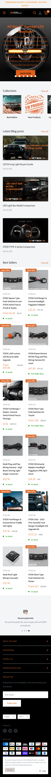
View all (44, 91)
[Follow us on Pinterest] (16, 731)
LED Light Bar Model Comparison (19, 205)
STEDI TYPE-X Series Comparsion (19, 246)
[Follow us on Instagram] (10, 731)
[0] (46, 12)
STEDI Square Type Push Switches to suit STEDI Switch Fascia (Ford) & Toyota (12, 303)
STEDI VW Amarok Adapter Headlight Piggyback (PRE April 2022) (37, 469)
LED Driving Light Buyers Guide (18, 164)
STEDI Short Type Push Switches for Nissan (36, 578)
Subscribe (12, 703)
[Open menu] (4, 13)
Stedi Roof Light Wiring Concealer (10, 576)
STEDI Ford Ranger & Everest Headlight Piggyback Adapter (37, 301)
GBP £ (21, 716)
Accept (10, 770)
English (7, 716)
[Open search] (34, 12)
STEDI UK (31, 404)
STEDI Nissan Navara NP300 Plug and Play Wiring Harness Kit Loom (37, 358)
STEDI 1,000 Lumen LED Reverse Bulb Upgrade (11, 356)
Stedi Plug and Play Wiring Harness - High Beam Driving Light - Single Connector (12, 469)
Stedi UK (6, 294)
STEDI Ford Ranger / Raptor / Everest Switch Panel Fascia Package (12, 413)
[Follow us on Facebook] (5, 731)
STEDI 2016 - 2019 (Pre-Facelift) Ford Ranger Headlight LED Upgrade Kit (38, 524)
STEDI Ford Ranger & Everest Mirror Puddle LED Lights (12, 522)
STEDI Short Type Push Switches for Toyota (36, 412)
